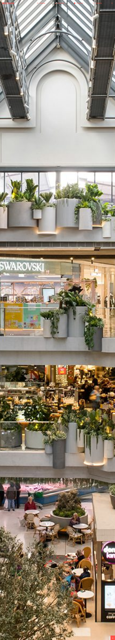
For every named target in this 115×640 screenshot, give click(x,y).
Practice (61, 3)
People (42, 3)
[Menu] (112, 3)
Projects (80, 3)
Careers (99, 3)
